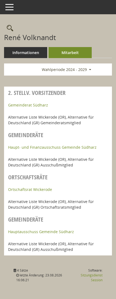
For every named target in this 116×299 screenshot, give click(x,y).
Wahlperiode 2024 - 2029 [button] (65, 69)
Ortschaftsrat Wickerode (30, 189)
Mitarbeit (70, 52)
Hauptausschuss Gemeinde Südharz (41, 231)
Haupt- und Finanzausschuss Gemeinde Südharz (52, 147)
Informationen (25, 52)
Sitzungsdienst (92, 277)
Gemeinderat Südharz (28, 105)
